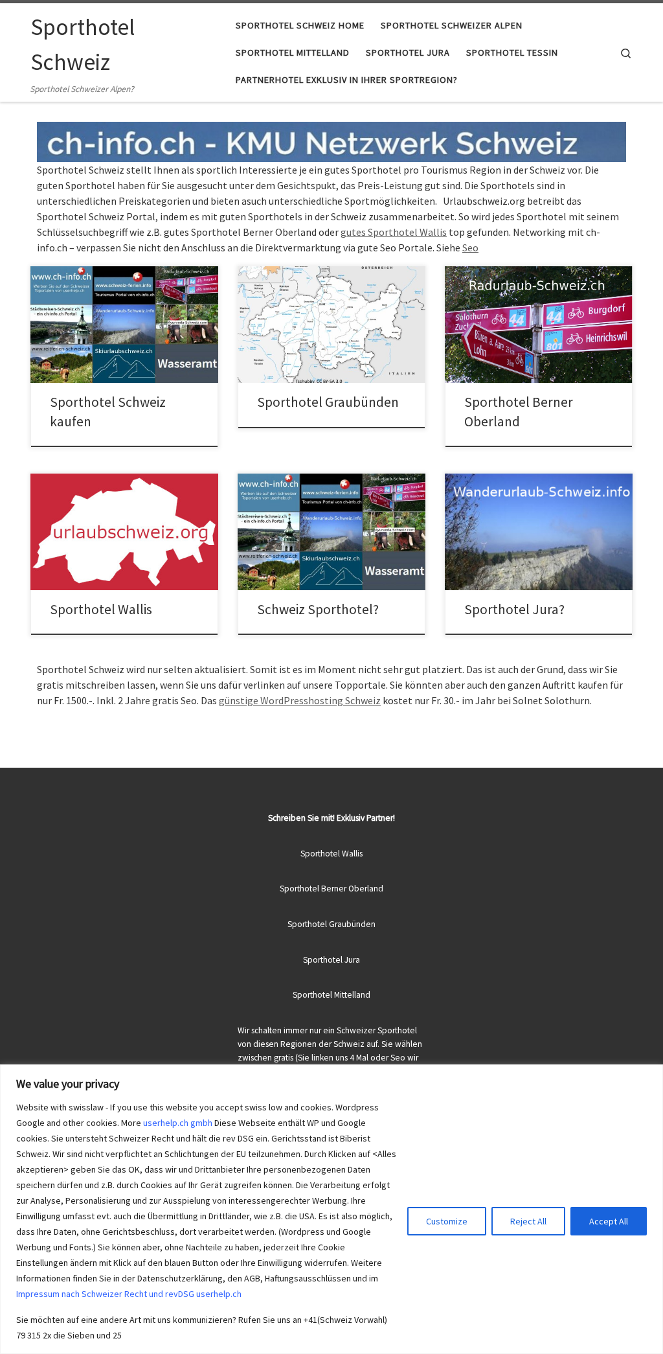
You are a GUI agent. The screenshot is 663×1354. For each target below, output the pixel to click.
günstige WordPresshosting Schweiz (300, 700)
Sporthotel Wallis (101, 609)
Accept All (608, 1221)
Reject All (528, 1221)
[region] (331, 1209)
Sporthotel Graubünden (328, 402)
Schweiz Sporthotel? (318, 609)
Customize (446, 1221)
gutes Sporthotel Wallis (394, 231)
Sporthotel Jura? (514, 609)
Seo (470, 247)
